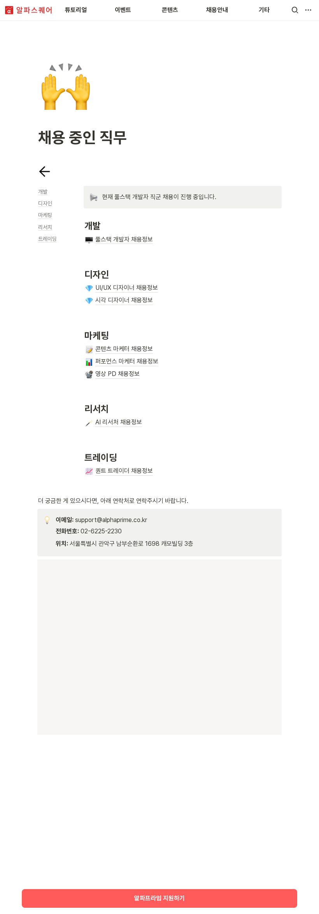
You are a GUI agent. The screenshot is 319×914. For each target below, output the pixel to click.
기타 (264, 10)
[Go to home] (29, 10)
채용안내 (217, 10)
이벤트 (123, 10)
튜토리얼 (76, 10)
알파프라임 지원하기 (159, 898)
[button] (295, 10)
